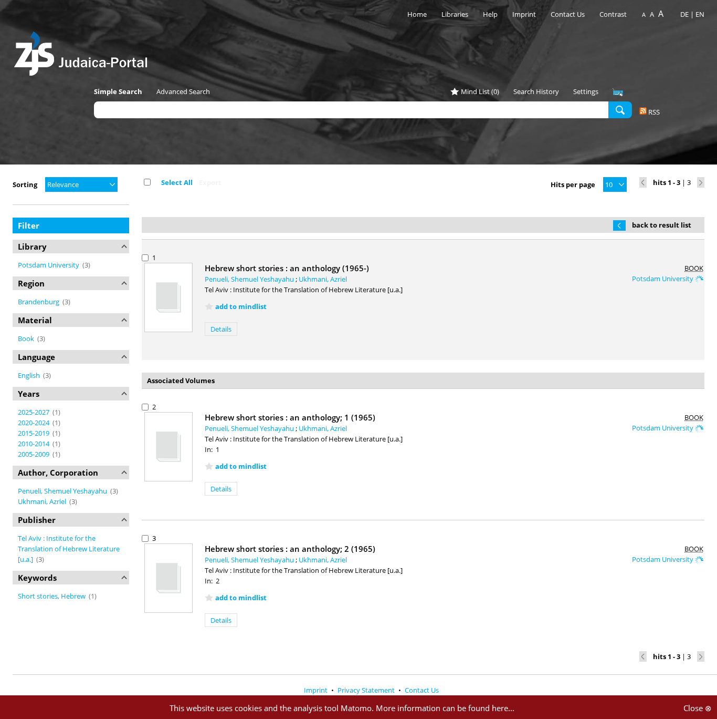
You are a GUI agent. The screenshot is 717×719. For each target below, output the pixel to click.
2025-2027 (34, 412)
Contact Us (568, 14)
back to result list (661, 225)
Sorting (25, 184)
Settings (585, 91)
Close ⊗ (697, 708)
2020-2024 (34, 422)
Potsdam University (49, 265)
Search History (536, 91)
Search (620, 109)
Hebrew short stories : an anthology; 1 (290, 417)
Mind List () (480, 91)
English (29, 375)
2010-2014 (34, 443)
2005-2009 (34, 454)
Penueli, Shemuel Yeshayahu (63, 491)
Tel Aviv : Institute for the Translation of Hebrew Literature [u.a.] (69, 548)
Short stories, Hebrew (52, 596)
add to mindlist (241, 306)
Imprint (524, 14)
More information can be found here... (445, 708)
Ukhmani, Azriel (43, 501)
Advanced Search (183, 91)
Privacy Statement (367, 690)
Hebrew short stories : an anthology (287, 268)
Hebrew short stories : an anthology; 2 (290, 548)
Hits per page (573, 184)
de (684, 14)
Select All (177, 182)
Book (27, 338)
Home (417, 14)
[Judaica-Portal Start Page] (83, 50)
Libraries (454, 14)
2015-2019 (34, 433)
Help (490, 14)
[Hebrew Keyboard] (618, 92)
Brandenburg (39, 301)
